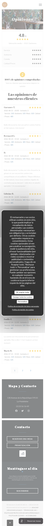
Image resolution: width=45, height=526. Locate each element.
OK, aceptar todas (22, 292)
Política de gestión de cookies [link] (23, 310)
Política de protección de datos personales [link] (23, 306)
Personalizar (22, 302)
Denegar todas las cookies (22, 297)
